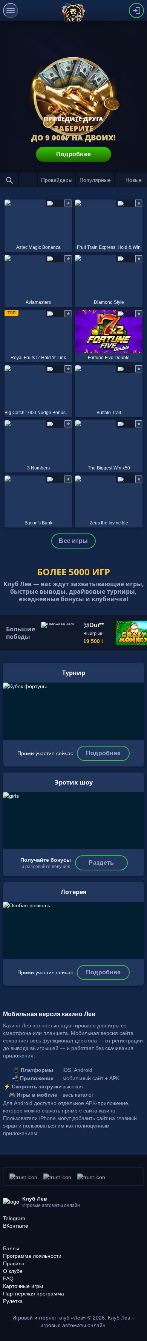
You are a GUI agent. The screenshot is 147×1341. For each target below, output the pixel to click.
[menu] (10, 10)
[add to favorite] (68, 203)
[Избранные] (28, 179)
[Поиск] (9, 179)
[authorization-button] (136, 10)
